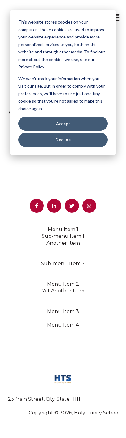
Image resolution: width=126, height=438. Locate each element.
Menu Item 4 (63, 325)
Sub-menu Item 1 (63, 236)
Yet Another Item (63, 291)
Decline (63, 139)
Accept (63, 123)
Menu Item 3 (63, 311)
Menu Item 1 (63, 229)
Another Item (63, 243)
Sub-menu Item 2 (63, 263)
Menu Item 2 (63, 284)
